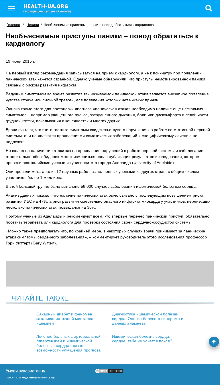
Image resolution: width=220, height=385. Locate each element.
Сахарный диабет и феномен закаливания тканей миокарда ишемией (64, 318)
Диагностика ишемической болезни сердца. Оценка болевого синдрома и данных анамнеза (147, 318)
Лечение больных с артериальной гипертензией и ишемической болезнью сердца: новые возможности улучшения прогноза (68, 343)
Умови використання (25, 371)
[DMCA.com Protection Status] (109, 372)
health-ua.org (47, 8)
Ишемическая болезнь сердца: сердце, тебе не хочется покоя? (142, 338)
